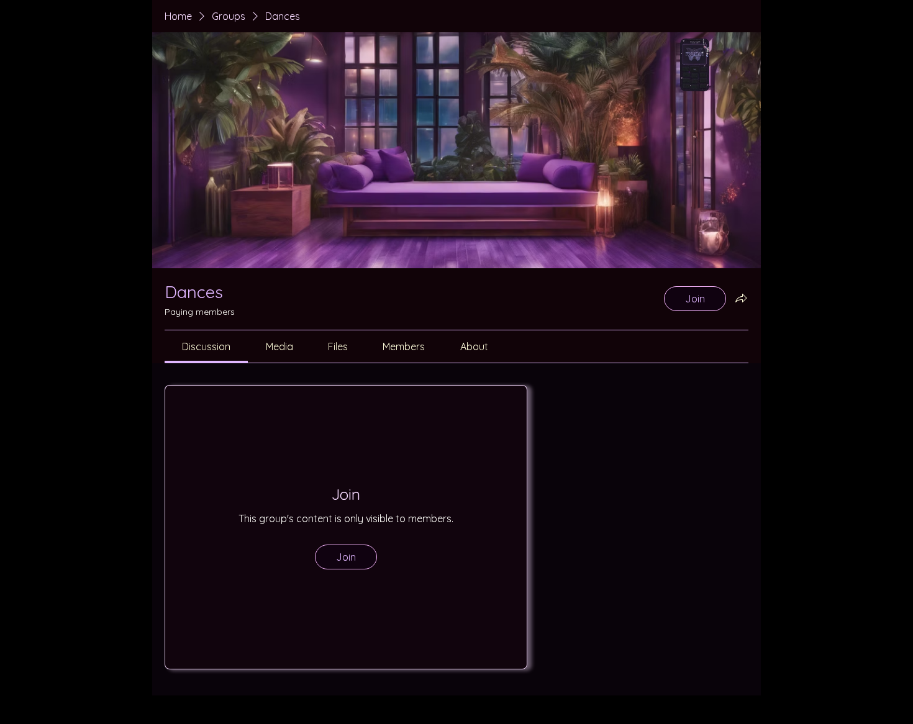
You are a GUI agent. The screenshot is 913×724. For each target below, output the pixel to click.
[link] (206, 346)
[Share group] (741, 298)
